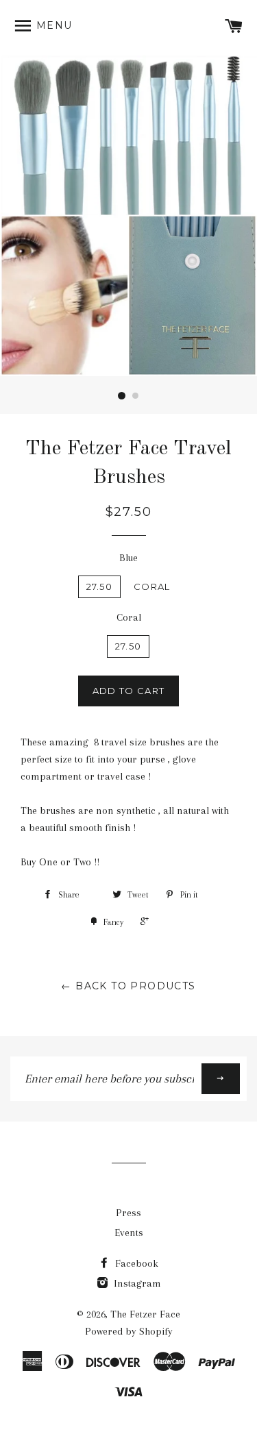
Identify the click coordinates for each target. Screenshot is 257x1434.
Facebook (135, 1263)
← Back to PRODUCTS (128, 986)
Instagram (136, 1283)
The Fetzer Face (145, 1314)
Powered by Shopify (129, 1331)
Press (128, 1213)
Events (128, 1232)
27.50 (99, 586)
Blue (128, 558)
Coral (152, 586)
